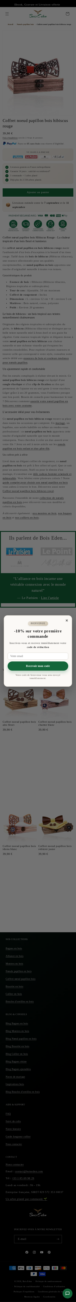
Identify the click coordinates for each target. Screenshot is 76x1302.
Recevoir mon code (38, 665)
